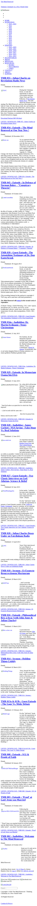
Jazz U (14, 871)
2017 (10, 34)
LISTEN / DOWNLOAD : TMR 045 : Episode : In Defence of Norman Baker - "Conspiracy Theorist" (17, 247)
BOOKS (11, 65)
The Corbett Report (26, 445)
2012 (10, 43)
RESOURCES (9, 63)
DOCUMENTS (14, 66)
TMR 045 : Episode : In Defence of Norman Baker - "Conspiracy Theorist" (18, 185)
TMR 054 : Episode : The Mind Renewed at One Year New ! (16, 129)
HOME (7, 20)
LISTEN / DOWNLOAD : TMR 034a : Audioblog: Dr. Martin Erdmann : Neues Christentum (18, 367)
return (19, 300)
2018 (10, 33)
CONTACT (8, 70)
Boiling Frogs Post (25, 443)
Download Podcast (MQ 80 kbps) (11, 118)
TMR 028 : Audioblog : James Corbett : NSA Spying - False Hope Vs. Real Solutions (18, 428)
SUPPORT (8, 74)
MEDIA (7, 59)
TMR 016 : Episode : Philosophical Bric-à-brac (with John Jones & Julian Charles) (18, 618)
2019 (10, 31)
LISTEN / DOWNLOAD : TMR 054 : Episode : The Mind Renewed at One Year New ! (17, 177)
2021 (10, 27)
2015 (10, 38)
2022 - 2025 (12, 47)
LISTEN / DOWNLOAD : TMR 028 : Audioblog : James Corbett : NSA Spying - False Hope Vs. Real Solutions (17, 469)
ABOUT (7, 72)
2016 (10, 36)
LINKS (11, 68)
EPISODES (8, 45)
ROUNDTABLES (11, 58)
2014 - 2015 (12, 54)
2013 (10, 42)
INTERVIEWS (9, 22)
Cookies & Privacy (7, 903)
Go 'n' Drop (20, 869)
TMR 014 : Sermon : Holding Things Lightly (15, 660)
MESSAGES (9, 61)
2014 (10, 40)
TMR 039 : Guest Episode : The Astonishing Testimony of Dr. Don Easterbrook (18, 255)
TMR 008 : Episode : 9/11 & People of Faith (15, 755)
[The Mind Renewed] (6, 884)
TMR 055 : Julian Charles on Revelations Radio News (15, 79)
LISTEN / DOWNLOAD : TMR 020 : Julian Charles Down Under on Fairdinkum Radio (17, 565)
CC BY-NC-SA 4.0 (27, 871)
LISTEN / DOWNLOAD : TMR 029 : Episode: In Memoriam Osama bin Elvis (17, 420)
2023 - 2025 (12, 24)
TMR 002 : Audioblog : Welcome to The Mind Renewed (17, 837)
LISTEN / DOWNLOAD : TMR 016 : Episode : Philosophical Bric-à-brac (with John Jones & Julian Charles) (17, 652)
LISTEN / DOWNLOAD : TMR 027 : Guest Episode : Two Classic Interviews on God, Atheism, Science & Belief (18, 527)
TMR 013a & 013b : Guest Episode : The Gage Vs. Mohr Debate (18, 702)
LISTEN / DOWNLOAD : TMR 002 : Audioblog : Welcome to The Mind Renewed (17, 875)
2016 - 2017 (12, 52)
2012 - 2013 (12, 56)
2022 (10, 26)
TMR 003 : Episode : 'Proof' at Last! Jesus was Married (16, 798)
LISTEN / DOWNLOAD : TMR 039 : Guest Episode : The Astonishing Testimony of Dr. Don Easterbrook (18, 317)
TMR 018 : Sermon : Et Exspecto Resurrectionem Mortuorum (17, 572)
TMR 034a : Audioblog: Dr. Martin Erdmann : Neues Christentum (15, 325)
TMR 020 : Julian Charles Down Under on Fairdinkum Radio (17, 534)
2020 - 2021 (12, 49)
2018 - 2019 (12, 50)
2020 (10, 29)
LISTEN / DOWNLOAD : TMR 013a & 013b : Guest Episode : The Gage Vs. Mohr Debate (18, 749)
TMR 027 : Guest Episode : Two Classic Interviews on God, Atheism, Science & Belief (17, 478)
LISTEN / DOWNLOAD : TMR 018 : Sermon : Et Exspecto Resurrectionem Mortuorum (17, 610)
